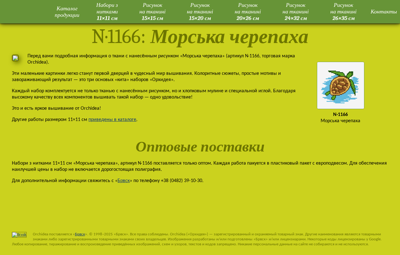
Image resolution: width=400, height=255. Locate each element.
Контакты (384, 11)
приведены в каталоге (112, 119)
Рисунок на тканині (152, 11)
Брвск (124, 180)
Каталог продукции (67, 11)
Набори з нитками (107, 11)
